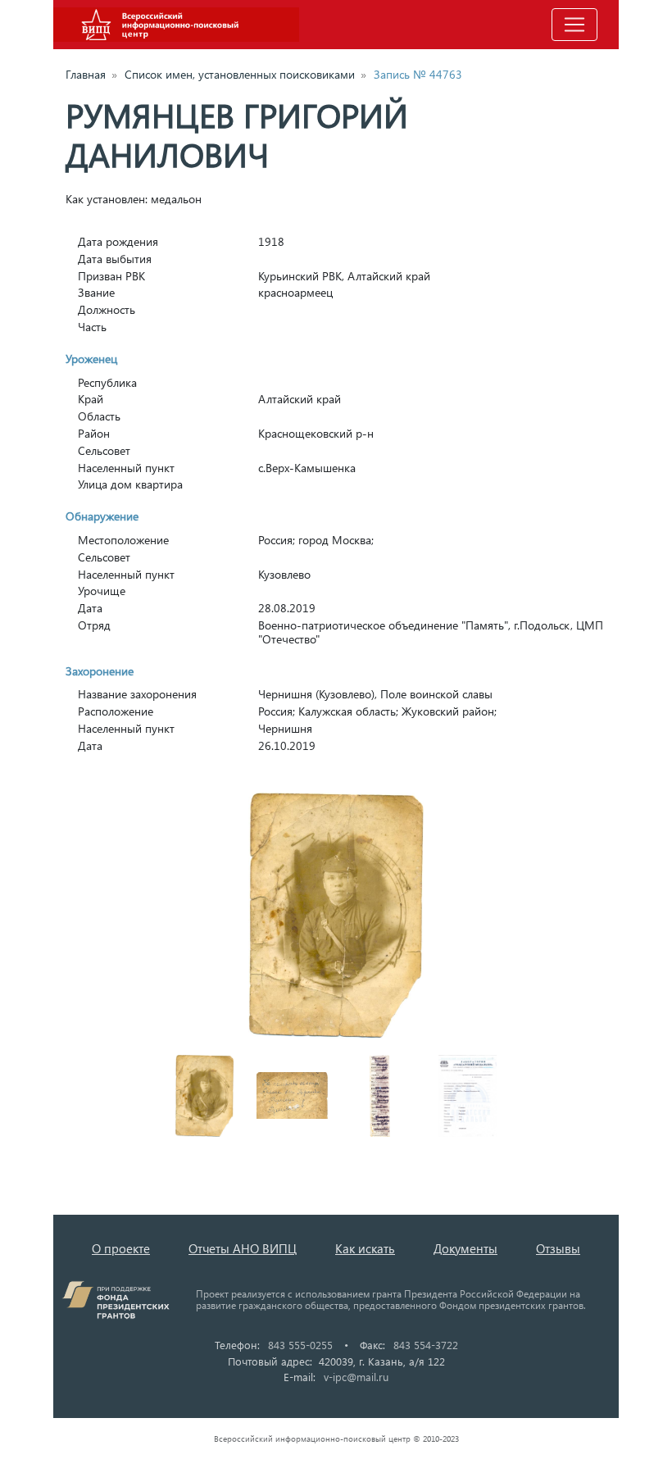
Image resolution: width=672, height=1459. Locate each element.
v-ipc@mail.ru (356, 1377)
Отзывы (558, 1248)
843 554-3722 (425, 1345)
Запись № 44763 (418, 74)
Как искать (365, 1248)
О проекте (121, 1248)
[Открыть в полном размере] (336, 916)
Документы (465, 1248)
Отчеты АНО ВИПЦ (242, 1248)
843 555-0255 (300, 1345)
